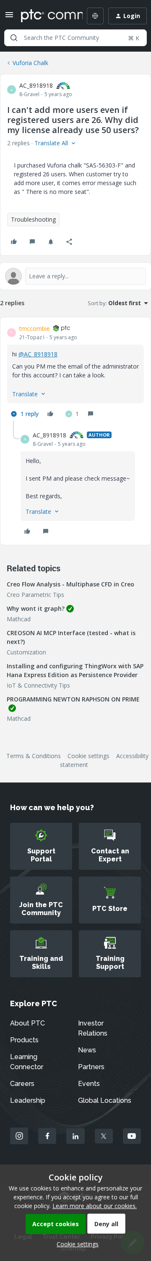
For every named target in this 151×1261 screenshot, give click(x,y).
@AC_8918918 (37, 354)
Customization (26, 652)
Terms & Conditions (33, 756)
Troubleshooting (33, 219)
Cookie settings (88, 756)
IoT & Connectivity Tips (38, 685)
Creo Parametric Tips (35, 595)
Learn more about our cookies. (94, 1206)
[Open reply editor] (75, 276)
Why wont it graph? (36, 608)
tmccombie (34, 328)
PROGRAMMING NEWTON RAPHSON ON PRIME (73, 699)
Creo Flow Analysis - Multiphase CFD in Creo (70, 584)
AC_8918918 (36, 85)
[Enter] (13, 37)
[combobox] (75, 37)
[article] (75, 372)
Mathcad (19, 619)
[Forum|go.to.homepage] (45, 16)
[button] (9, 17)
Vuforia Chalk (30, 63)
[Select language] (95, 16)
